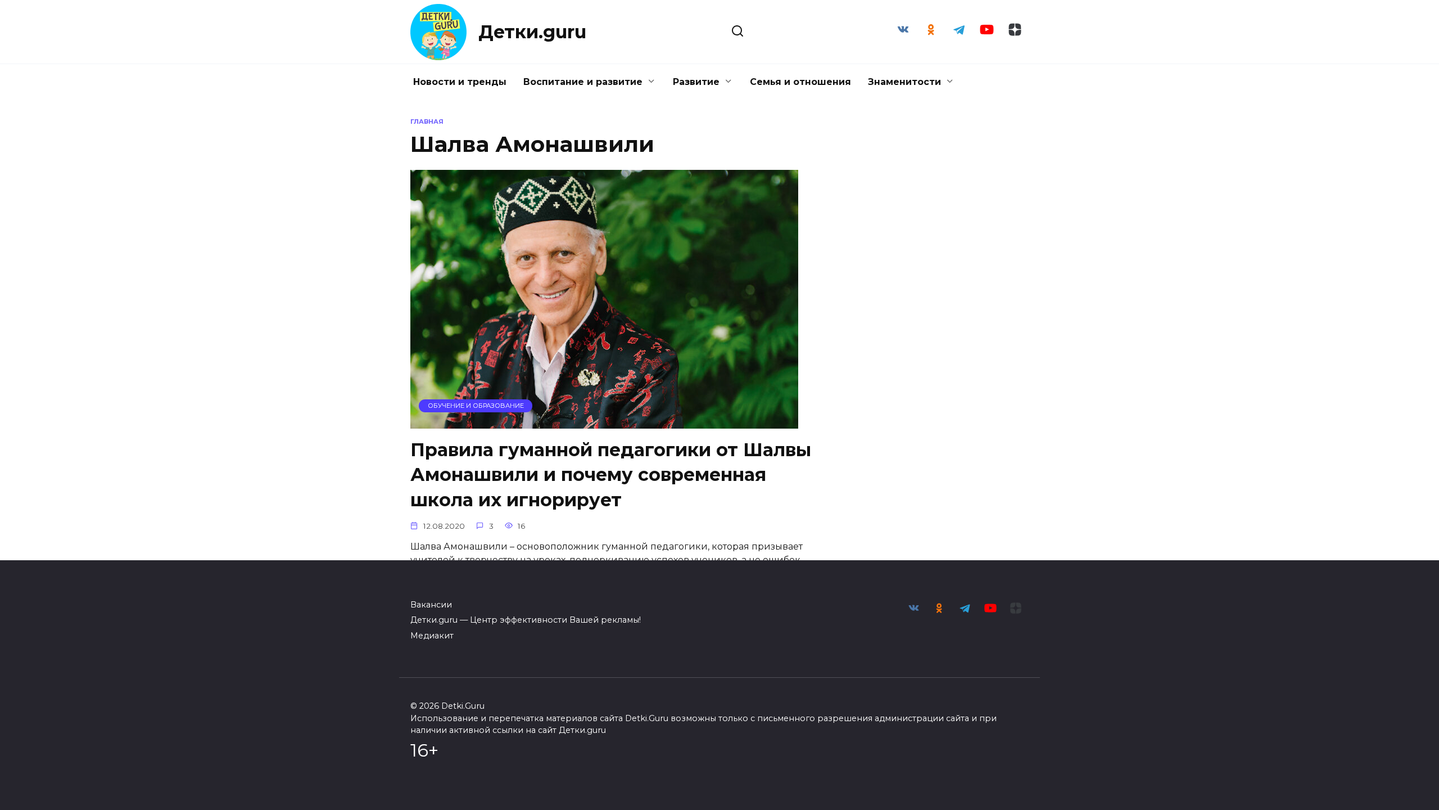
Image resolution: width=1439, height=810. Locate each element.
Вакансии (431, 605)
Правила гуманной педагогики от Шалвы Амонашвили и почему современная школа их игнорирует (610, 475)
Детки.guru (532, 32)
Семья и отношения (800, 81)
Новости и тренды (459, 81)
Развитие (696, 81)
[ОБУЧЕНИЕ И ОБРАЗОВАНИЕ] (604, 421)
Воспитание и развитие (582, 81)
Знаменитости (904, 81)
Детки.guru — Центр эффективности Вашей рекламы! (525, 620)
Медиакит (432, 636)
